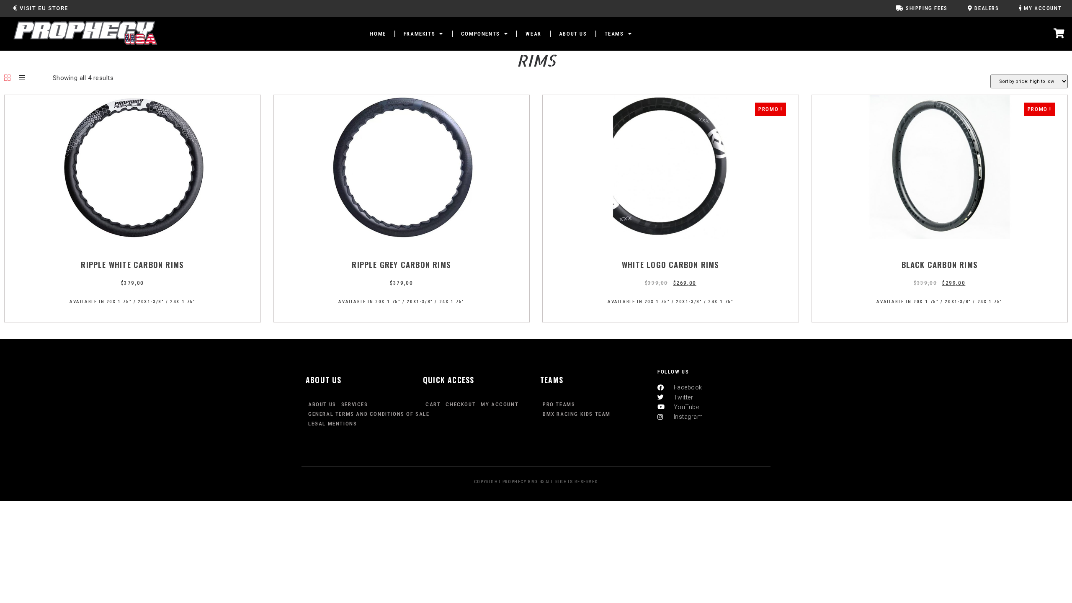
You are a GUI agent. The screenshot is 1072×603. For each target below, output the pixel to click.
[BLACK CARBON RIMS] (940, 236)
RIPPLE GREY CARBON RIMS (401, 264)
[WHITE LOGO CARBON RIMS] (671, 236)
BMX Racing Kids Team (577, 414)
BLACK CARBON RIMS (940, 264)
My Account (499, 404)
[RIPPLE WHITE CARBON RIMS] (132, 236)
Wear (533, 34)
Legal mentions (332, 423)
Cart (433, 404)
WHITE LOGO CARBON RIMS (670, 264)
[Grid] (7, 78)
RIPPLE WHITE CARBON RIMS (132, 264)
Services (354, 404)
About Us (322, 404)
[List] (22, 78)
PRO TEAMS (559, 404)
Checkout (461, 404)
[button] (40, 8)
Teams (614, 34)
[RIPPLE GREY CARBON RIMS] (402, 236)
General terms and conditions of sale (369, 414)
